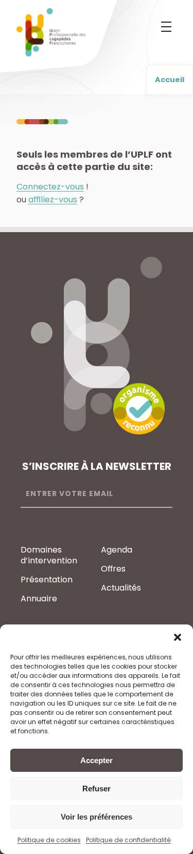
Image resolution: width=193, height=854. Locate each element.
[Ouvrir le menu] (166, 26)
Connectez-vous (50, 187)
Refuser (96, 788)
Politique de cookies (49, 840)
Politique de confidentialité (128, 840)
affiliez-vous (52, 199)
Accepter (96, 760)
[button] (177, 637)
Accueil (169, 79)
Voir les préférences (96, 816)
